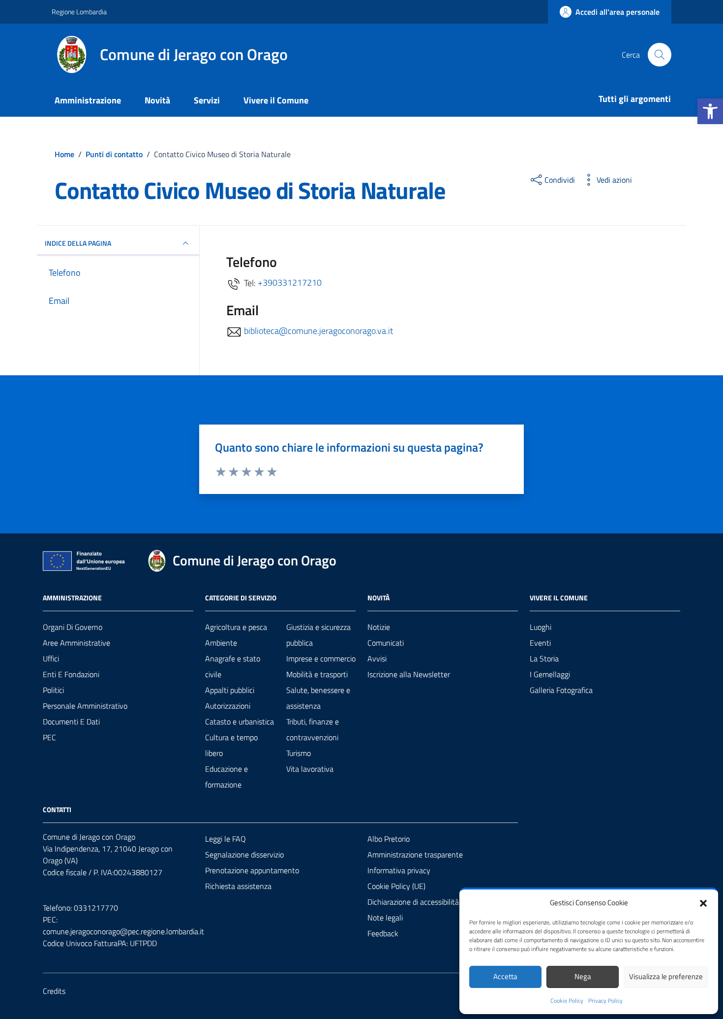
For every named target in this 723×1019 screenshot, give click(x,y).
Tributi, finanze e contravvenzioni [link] (312, 729)
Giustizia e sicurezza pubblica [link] (318, 635)
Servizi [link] (207, 100)
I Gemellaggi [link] (550, 674)
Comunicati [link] (385, 643)
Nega (582, 976)
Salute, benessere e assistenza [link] (318, 698)
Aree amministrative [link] (76, 643)
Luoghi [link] (540, 627)
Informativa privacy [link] (398, 870)
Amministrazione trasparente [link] (415, 854)
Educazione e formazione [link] (226, 776)
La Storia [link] (544, 658)
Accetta (505, 976)
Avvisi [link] (377, 658)
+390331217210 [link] (290, 282)
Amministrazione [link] (88, 100)
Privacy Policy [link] (605, 1000)
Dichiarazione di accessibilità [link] (413, 902)
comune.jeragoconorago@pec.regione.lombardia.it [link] (123, 931)
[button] (703, 902)
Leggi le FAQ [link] (225, 839)
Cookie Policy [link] (566, 1000)
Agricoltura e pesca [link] (236, 627)
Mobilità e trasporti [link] (317, 674)
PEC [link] (49, 737)
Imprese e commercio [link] (321, 658)
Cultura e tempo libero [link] (231, 745)
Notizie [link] (378, 627)
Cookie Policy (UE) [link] (396, 886)
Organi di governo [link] (72, 627)
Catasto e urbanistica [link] (239, 721)
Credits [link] (54, 991)
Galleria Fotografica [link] (561, 690)
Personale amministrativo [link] (85, 706)
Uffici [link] (51, 658)
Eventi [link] (540, 643)
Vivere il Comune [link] (275, 100)
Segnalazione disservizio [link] (244, 854)
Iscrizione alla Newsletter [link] (408, 674)
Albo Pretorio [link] (388, 839)
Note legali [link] (385, 917)
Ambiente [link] (221, 643)
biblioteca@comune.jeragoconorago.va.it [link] (318, 330)
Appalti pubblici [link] (229, 690)
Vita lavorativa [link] (309, 769)
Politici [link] (53, 690)
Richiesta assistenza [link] (238, 886)
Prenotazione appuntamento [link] (252, 870)
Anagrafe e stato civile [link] (232, 666)
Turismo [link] (298, 753)
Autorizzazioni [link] (227, 706)
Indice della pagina (78, 243)
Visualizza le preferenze (666, 976)
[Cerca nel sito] (659, 54)
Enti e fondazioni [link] (71, 674)
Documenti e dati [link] (71, 721)
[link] (710, 111)
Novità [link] (157, 100)
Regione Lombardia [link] (79, 11)
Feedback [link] (382, 933)
